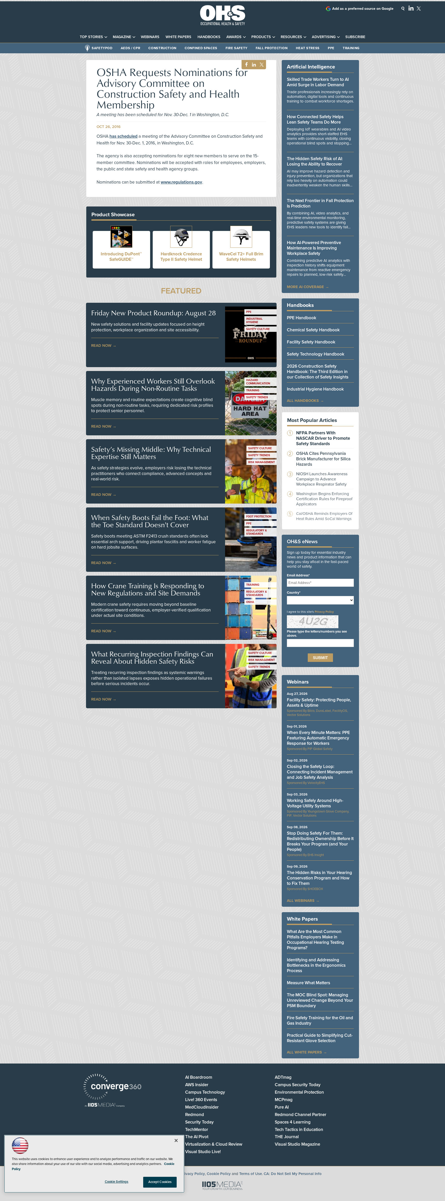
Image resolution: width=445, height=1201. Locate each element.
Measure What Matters (308, 983)
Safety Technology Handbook (315, 354)
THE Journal (287, 1136)
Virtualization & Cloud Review (213, 1144)
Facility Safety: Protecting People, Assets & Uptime (319, 702)
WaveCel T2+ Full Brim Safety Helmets (241, 256)
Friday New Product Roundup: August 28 (153, 312)
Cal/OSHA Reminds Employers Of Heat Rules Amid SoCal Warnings (324, 516)
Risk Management (261, 462)
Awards (234, 37)
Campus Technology (205, 1092)
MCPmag (284, 1099)
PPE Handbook (301, 318)
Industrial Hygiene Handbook (315, 389)
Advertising (324, 37)
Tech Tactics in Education (299, 1129)
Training (351, 48)
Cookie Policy (219, 1173)
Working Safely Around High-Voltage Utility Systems (315, 803)
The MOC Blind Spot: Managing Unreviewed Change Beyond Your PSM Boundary (320, 1000)
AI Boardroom (198, 1077)
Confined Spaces (201, 48)
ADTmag (283, 1077)
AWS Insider (196, 1084)
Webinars (150, 37)
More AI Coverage (305, 286)
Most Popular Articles (312, 420)
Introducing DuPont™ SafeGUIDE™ (121, 256)
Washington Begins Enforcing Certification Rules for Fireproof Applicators (324, 499)
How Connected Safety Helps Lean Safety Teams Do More (315, 119)
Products (261, 37)
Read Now (101, 345)
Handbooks (209, 37)
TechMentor (196, 1129)
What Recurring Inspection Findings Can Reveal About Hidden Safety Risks (152, 657)
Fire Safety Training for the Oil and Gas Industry (320, 1020)
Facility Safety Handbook (311, 342)
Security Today (199, 1122)
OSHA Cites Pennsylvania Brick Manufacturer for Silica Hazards (323, 459)
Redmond (194, 1114)
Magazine (122, 37)
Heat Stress (308, 48)
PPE (331, 48)
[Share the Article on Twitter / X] (261, 65)
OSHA (250, 602)
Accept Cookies (160, 1182)
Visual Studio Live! (203, 1151)
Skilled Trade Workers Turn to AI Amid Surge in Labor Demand (318, 82)
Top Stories (91, 37)
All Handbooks (303, 400)
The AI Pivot (196, 1136)
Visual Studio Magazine (297, 1144)
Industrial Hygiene (254, 320)
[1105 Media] (105, 1105)
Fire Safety (236, 48)
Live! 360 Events (201, 1099)
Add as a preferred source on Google (362, 8)
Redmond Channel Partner (300, 1114)
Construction (162, 48)
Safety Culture (258, 329)
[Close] (176, 1140)
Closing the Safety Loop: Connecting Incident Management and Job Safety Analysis (320, 772)
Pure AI (282, 1107)
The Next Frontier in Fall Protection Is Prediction (320, 203)
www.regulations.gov (181, 182)
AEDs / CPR (130, 48)
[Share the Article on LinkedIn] (253, 65)
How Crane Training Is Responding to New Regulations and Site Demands (147, 589)
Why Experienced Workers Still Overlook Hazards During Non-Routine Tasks (153, 384)
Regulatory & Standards (256, 532)
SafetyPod (102, 48)
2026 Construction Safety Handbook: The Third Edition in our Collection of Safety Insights (317, 372)
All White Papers (304, 1052)
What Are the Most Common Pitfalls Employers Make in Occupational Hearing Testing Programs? (315, 940)
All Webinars (300, 900)
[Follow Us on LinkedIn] (411, 8)
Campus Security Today (298, 1084)
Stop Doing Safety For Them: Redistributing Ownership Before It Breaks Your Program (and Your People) (320, 841)
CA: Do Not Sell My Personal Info (293, 1173)
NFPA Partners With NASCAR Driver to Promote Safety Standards (323, 438)
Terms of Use (250, 1173)
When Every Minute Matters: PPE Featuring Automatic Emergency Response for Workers (318, 738)
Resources (291, 37)
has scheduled (123, 136)
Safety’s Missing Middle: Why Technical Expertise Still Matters (151, 453)
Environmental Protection (299, 1092)
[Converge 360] (112, 1087)
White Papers (178, 37)
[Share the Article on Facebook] (245, 65)
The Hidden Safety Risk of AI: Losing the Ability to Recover (315, 161)
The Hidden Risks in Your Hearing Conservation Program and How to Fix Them (319, 878)
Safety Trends (257, 397)
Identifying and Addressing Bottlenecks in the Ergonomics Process (316, 965)
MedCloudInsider (202, 1107)
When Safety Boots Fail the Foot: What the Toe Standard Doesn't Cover (149, 521)
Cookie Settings (117, 1182)
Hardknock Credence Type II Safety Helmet (181, 256)
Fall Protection (272, 48)
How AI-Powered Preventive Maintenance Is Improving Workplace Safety (314, 248)
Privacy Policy (324, 612)
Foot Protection (258, 516)
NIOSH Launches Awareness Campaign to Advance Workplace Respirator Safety (321, 479)
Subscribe (355, 37)
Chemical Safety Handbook (313, 330)
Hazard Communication (258, 381)
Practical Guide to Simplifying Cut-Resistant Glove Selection (320, 1038)
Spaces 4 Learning (293, 1122)
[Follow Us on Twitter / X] (419, 8)
